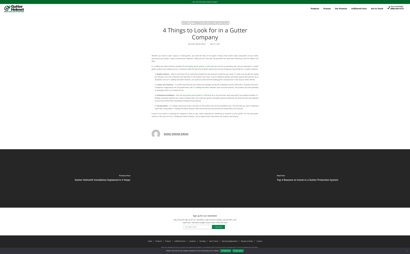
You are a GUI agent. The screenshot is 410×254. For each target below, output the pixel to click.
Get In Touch (213, 241)
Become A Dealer (247, 241)
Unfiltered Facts (180, 241)
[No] (407, 251)
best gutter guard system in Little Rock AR (200, 66)
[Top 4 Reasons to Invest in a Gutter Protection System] (307, 178)
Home (150, 241)
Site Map (202, 241)
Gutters (185, 23)
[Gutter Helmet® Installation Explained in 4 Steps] (102, 178)
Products (159, 241)
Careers (259, 241)
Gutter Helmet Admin (198, 44)
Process (168, 241)
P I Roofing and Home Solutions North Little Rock (210, 23)
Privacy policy (238, 251)
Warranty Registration (229, 241)
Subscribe (218, 227)
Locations (192, 241)
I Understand (225, 251)
